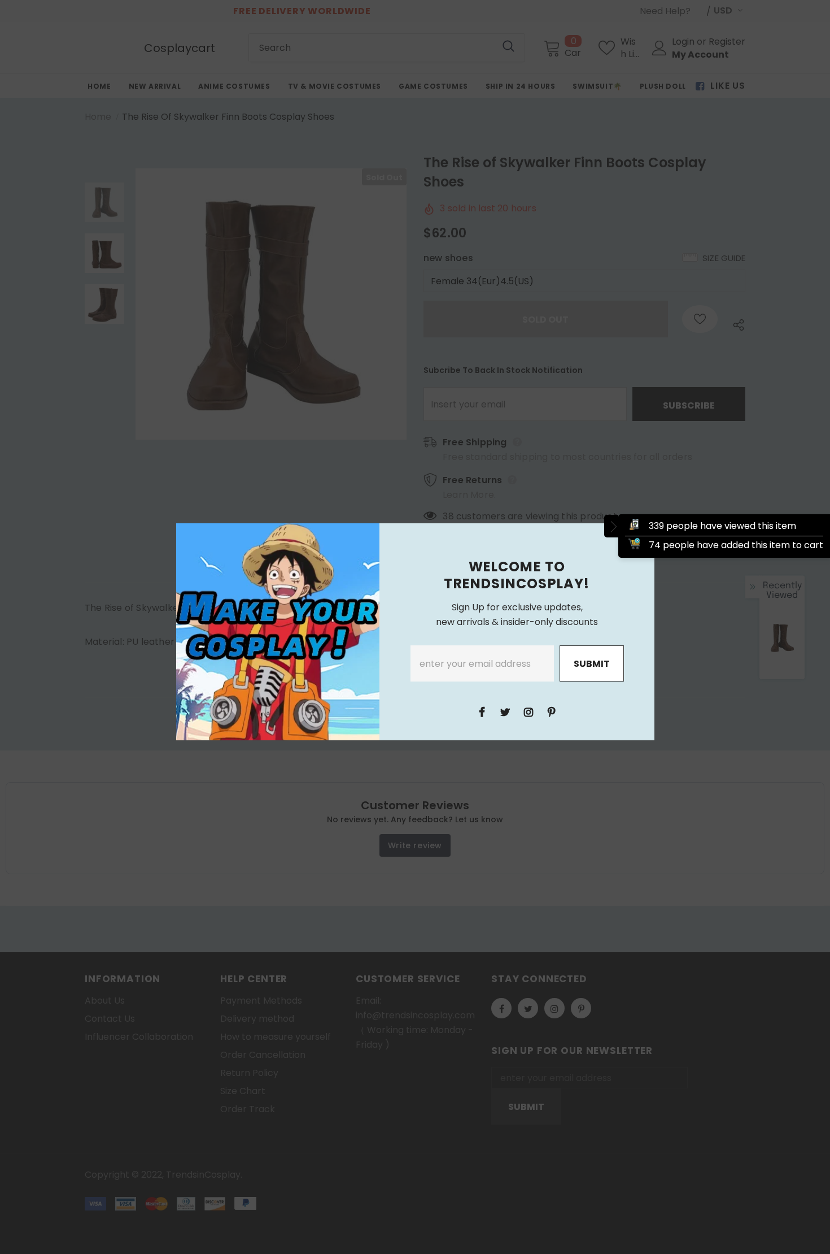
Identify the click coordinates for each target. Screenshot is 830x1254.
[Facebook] (482, 711)
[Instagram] (528, 711)
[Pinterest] (551, 711)
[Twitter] (505, 711)
